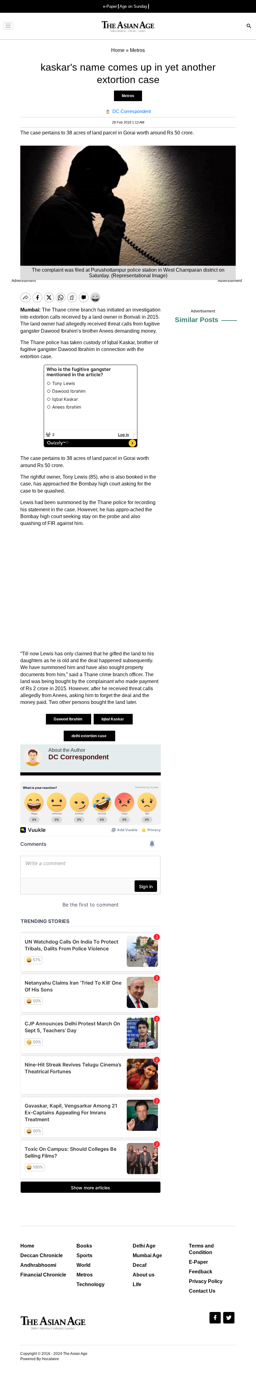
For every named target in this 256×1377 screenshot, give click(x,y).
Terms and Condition (201, 1249)
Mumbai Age (147, 1255)
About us (144, 1274)
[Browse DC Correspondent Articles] (32, 756)
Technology (90, 1284)
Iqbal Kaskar (113, 719)
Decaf (139, 1265)
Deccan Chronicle (41, 1255)
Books (84, 1245)
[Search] (249, 26)
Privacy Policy (206, 1281)
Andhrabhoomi (38, 1265)
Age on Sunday (133, 6)
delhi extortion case (89, 736)
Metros (128, 96)
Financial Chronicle (43, 1274)
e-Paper (110, 6)
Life (137, 1284)
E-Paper (198, 1262)
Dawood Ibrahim (68, 719)
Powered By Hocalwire (39, 1359)
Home (27, 1245)
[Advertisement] (90, 589)
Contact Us (202, 1291)
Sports (84, 1255)
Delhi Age (144, 1245)
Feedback (200, 1271)
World (83, 1265)
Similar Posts (196, 320)
